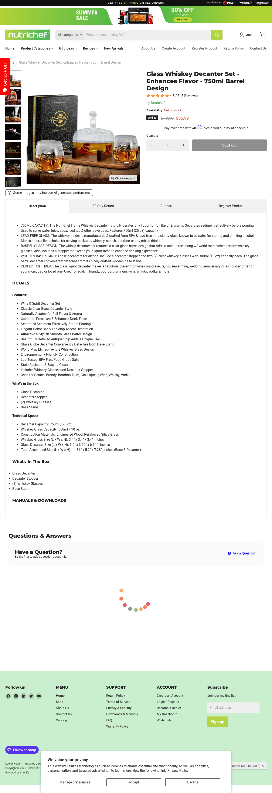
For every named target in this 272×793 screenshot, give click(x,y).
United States (246, 765)
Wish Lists (164, 720)
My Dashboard (167, 714)
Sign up (217, 721)
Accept (134, 782)
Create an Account (170, 696)
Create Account (173, 48)
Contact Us (258, 48)
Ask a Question (243, 553)
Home (9, 48)
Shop (59, 702)
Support (166, 206)
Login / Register (168, 702)
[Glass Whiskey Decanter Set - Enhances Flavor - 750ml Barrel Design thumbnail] (13, 79)
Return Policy (234, 48)
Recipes (89, 48)
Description (37, 206)
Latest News (13, 763)
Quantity (152, 135)
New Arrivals (113, 48)
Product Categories (36, 48)
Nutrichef (158, 103)
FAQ (109, 720)
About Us (148, 48)
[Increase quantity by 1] (183, 145)
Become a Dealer (169, 708)
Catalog (61, 720)
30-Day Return (103, 206)
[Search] (216, 35)
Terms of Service (118, 702)
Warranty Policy (117, 726)
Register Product (204, 48)
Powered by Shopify (17, 772)
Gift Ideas (67, 48)
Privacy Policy (177, 771)
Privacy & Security (119, 708)
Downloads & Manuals (122, 714)
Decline (192, 782)
